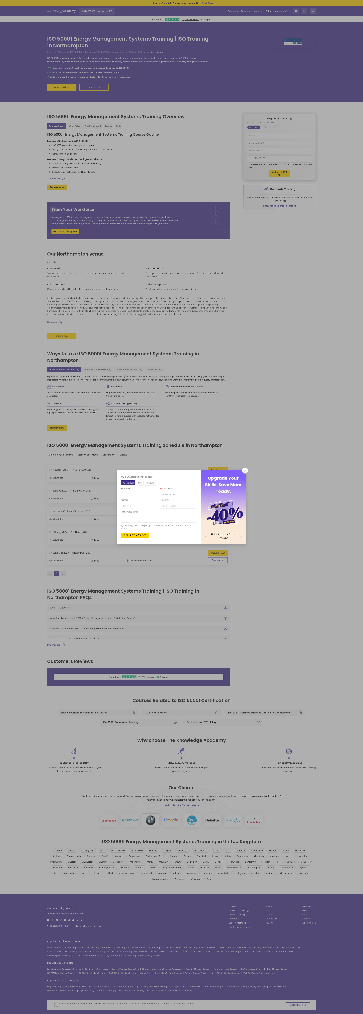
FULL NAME (126, 489)
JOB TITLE (164, 500)
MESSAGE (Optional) (129, 512)
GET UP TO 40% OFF (135, 535)
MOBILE (124, 500)
